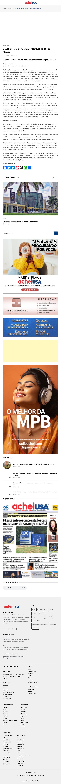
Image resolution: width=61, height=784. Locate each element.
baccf (33, 609)
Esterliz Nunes (6, 757)
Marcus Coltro (20, 744)
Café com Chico (7, 698)
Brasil (29, 677)
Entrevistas (6, 687)
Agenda (30, 691)
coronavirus (53, 624)
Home (4, 8)
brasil (51, 609)
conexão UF (49, 617)
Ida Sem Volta (6, 763)
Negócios (5, 690)
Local (4, 645)
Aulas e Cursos (24, 722)
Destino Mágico (7, 753)
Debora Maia (6, 750)
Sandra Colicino (21, 761)
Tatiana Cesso (20, 765)
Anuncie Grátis (23, 775)
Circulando (5, 746)
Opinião (19, 750)
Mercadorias (6, 714)
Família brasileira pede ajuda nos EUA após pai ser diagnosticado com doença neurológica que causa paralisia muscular (16, 641)
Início (18, 775)
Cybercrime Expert (7, 748)
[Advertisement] (30, 24)
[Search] (59, 2)
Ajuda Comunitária (7, 694)
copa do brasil (36, 620)
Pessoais (5, 722)
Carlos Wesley (7, 654)
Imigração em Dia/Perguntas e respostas (13, 674)
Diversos (23, 720)
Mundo (29, 675)
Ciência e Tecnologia (33, 682)
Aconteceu (31, 689)
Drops (4, 755)
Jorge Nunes (20, 742)
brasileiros (35, 613)
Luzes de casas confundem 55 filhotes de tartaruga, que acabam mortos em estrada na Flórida (15, 649)
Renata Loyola (20, 759)
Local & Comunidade (10, 666)
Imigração (6, 671)
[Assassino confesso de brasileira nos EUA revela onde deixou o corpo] (7, 465)
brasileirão (42, 613)
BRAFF (46, 609)
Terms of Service (37, 775)
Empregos (5, 711)
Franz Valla (5, 759)
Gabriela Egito (6, 761)
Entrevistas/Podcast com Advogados (12, 676)
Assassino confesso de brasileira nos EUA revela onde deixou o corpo (34, 464)
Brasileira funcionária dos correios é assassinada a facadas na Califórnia (35, 492)
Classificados (8, 705)
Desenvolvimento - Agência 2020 (30, 781)
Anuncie (5, 724)
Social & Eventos (32, 693)
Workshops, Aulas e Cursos (10, 720)
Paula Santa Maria (21, 753)
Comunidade (6, 637)
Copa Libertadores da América (40, 624)
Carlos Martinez (7, 742)
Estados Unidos (32, 671)
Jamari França (20, 737)
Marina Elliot (20, 746)
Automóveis (6, 707)
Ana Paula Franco (7, 735)
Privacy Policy (30, 775)
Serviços (5, 718)
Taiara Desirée (20, 763)
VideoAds (24, 705)
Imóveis (5, 709)
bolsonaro (39, 609)
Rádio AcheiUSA (7, 696)
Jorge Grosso (20, 740)
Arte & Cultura (33, 686)
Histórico (10, 8)
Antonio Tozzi (6, 737)
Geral (30, 666)
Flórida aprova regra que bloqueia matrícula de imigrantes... (21, 221)
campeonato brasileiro (38, 617)
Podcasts (6, 683)
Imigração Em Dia (21, 735)
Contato (43, 775)
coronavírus (35, 628)
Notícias (5, 678)
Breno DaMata (6, 740)
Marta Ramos (20, 748)
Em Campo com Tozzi (8, 692)
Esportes (15, 654)
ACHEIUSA (7, 55)
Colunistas (7, 733)
